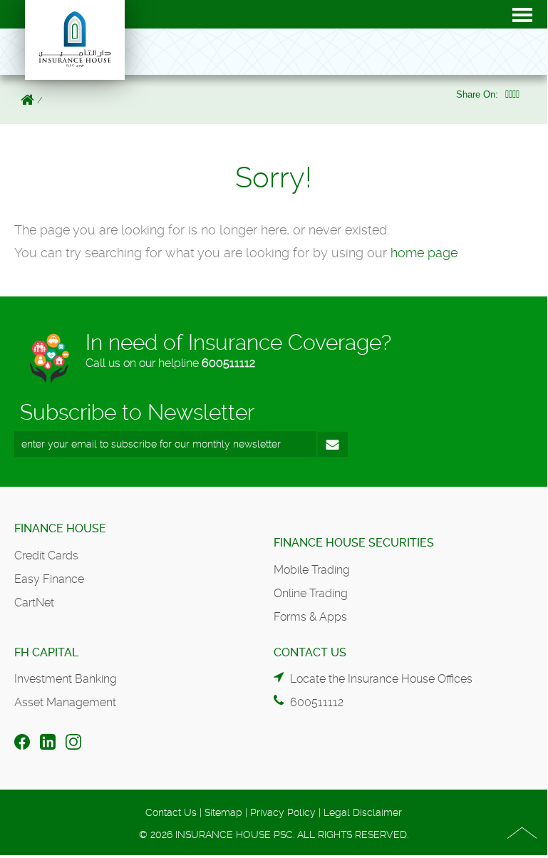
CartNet (34, 602)
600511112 (228, 363)
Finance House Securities (354, 542)
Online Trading (311, 593)
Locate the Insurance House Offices (381, 679)
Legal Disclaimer (363, 812)
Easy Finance (49, 579)
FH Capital (46, 652)
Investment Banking (65, 679)
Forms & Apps (310, 617)
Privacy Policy (283, 812)
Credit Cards (46, 555)
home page (424, 252)
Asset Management (65, 702)
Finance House (60, 528)
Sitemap (223, 812)
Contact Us (171, 812)
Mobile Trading (312, 570)
